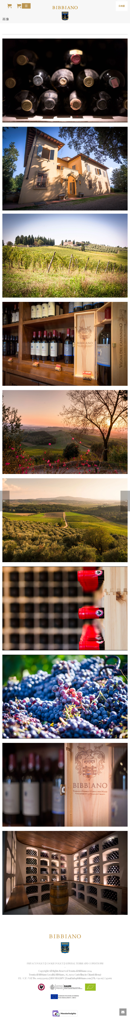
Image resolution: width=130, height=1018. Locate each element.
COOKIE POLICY (54, 963)
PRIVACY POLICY (36, 963)
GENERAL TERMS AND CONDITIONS (84, 963)
